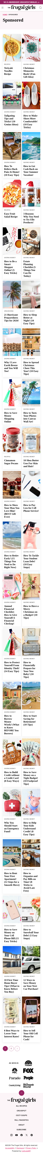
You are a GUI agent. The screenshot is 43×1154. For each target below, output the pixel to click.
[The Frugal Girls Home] (21, 7)
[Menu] (2, 7)
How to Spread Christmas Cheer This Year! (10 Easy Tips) (31, 368)
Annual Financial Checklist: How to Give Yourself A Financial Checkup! (10, 615)
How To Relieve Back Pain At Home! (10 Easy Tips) (11, 170)
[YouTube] (16, 1135)
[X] (26, 1135)
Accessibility (10, 1148)
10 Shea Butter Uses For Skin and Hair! (31, 463)
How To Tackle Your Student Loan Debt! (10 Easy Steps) (31, 561)
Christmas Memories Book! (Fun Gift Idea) (29, 72)
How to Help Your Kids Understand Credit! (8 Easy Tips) (29, 828)
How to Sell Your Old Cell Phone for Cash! (30, 1035)
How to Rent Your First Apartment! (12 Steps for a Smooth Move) (11, 879)
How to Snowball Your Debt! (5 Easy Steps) (31, 934)
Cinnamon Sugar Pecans (11, 462)
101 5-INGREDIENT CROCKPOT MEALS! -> (22, 2)
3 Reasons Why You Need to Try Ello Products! (31, 218)
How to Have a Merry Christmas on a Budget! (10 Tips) (31, 612)
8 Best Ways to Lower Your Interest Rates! (11, 1033)
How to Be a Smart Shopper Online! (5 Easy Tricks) (10, 267)
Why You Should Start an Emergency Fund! (11, 827)
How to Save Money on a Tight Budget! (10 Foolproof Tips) (30, 778)
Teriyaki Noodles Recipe (8, 71)
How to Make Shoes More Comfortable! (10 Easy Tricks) (30, 121)
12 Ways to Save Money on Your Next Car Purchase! (30, 984)
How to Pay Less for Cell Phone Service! (31, 508)
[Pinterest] (31, 1135)
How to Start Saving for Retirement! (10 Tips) (30, 720)
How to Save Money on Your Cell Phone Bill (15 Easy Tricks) (11, 935)
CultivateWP (26, 1151)
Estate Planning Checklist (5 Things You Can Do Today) (29, 268)
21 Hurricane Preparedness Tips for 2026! (11, 317)
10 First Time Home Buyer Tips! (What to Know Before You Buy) (11, 986)
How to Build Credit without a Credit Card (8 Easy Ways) (11, 776)
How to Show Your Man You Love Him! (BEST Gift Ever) (11, 511)
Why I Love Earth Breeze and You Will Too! (11, 367)
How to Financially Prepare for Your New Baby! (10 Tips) (29, 669)
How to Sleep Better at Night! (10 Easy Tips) (30, 319)
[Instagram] (11, 1135)
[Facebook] (21, 1135)
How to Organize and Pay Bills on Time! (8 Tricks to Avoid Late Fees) (30, 882)
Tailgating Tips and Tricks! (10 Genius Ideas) (11, 120)
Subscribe (21, 1130)
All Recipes (21, 1106)
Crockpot (21, 1111)
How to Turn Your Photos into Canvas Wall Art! (30, 417)
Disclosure (20, 1148)
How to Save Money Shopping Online (10, 417)
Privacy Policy (31, 1148)
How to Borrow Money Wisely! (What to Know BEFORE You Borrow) (11, 724)
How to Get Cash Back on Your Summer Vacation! (30, 170)
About (21, 1125)
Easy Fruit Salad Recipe (11, 215)
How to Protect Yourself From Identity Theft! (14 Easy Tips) (12, 667)
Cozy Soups (21, 1115)
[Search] (40, 7)
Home (5, 14)
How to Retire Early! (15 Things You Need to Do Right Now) (11, 561)
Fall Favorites (22, 1120)
